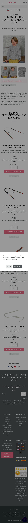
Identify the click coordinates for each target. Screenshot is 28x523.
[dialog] (14, 261)
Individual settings (14, 262)
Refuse (9, 266)
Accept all (17, 266)
